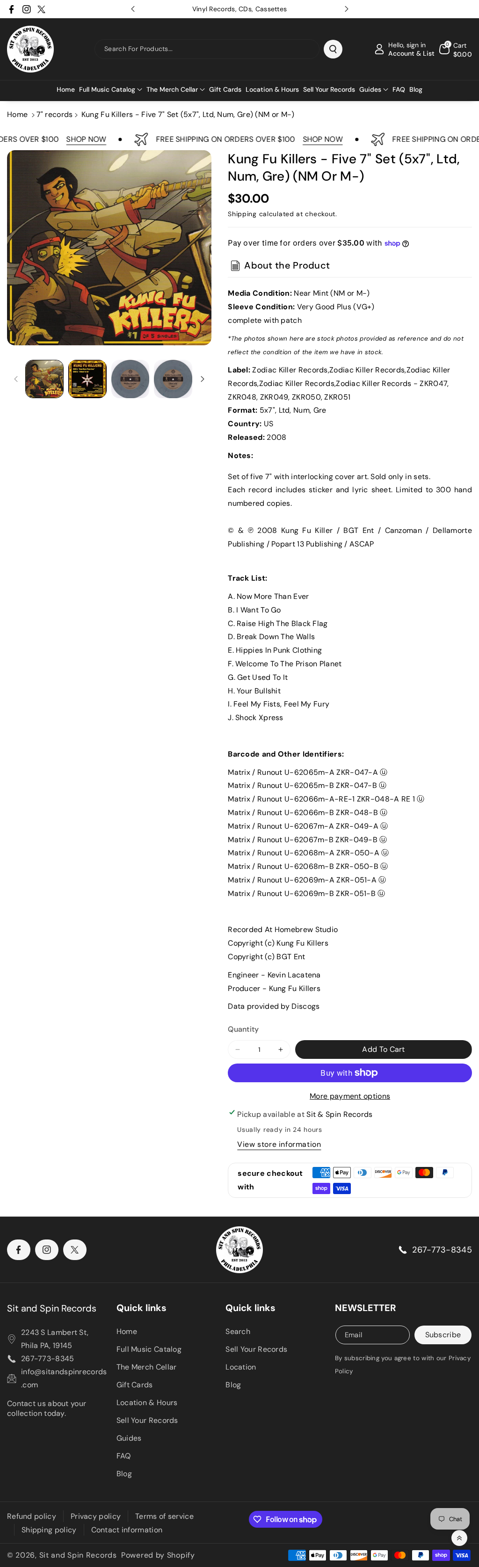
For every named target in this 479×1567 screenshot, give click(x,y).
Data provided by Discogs (273, 1006)
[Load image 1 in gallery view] (44, 379)
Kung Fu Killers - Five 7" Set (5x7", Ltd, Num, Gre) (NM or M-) (188, 114)
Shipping (242, 214)
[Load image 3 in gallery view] (130, 379)
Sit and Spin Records (51, 1308)
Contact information (127, 1530)
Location (240, 1367)
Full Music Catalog (148, 1349)
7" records (54, 114)
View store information (279, 1144)
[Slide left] (16, 379)
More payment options (350, 1096)
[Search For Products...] (333, 49)
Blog (124, 1474)
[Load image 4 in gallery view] (173, 379)
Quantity (243, 1029)
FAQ (123, 1456)
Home (17, 114)
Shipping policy (49, 1530)
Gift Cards (134, 1385)
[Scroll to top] (459, 1538)
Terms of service (164, 1516)
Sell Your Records (147, 1420)
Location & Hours (147, 1402)
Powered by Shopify (158, 1555)
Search (237, 1331)
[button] (110, 89)
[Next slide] (346, 9)
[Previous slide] (132, 9)
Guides (129, 1438)
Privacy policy (96, 1516)
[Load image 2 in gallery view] (87, 379)
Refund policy (31, 1516)
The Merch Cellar (146, 1367)
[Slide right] (202, 379)
